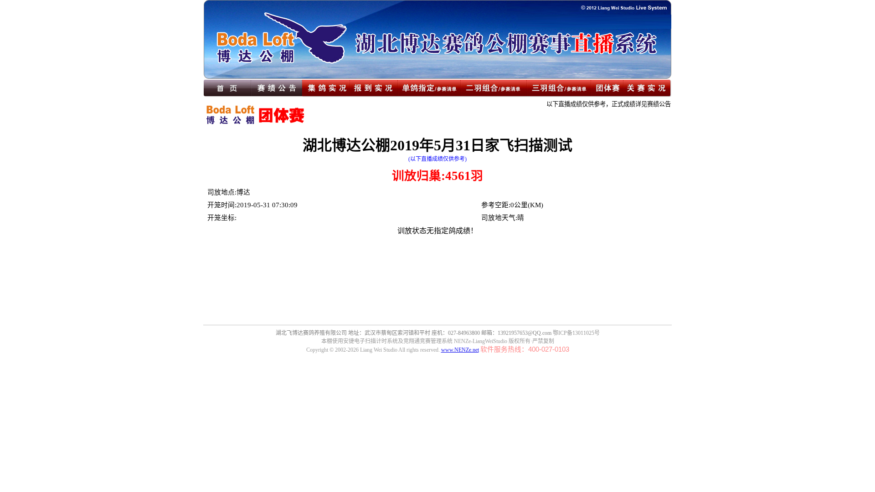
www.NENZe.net (460, 350)
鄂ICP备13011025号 (576, 333)
